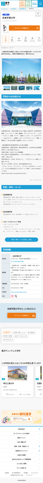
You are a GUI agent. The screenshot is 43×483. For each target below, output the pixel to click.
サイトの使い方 (21, 468)
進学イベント (21, 438)
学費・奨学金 (25, 40)
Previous (2, 88)
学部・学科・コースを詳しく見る (21, 240)
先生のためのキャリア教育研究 (21, 459)
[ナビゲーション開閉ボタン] (40, 3)
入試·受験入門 (21, 442)
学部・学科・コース (12, 41)
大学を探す (13, 8)
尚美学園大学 (22, 8)
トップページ (4, 8)
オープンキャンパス (32, 40)
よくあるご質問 (21, 464)
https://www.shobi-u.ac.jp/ (19, 292)
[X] (16, 296)
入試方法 (19, 40)
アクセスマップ (39, 40)
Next (40, 88)
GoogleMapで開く (18, 261)
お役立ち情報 (21, 455)
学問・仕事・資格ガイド (21, 446)
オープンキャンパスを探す (21, 433)
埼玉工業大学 (8, 383)
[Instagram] (12, 296)
